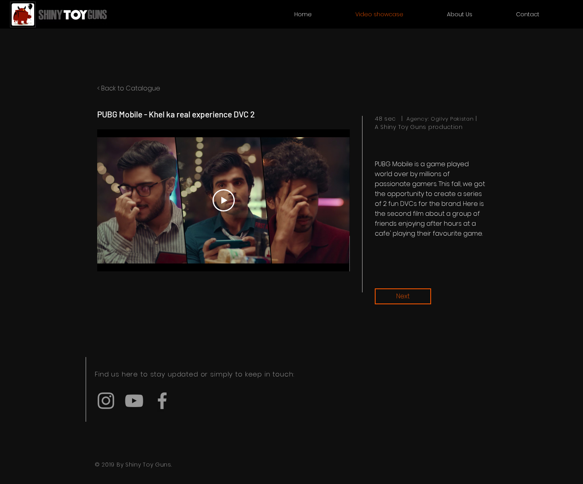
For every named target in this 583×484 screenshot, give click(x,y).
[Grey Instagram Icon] (106, 401)
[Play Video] (224, 200)
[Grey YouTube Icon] (134, 401)
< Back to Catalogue (128, 88)
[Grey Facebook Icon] (162, 401)
